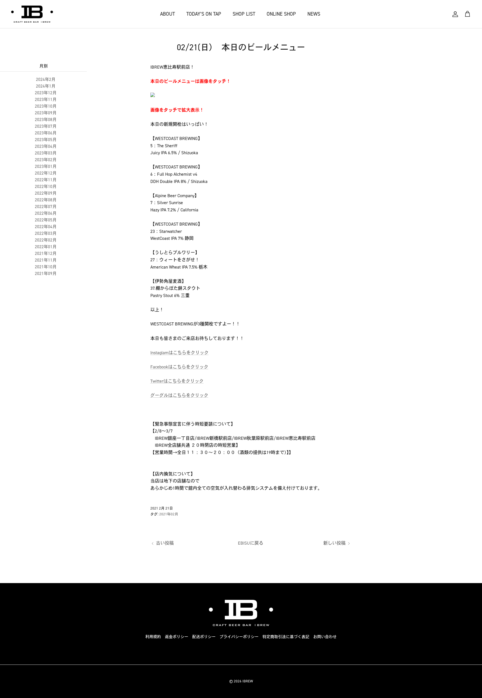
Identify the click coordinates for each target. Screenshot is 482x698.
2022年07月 (46, 206)
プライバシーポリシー (239, 636)
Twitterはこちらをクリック (177, 381)
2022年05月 (46, 220)
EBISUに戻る (250, 543)
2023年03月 (46, 153)
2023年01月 (46, 166)
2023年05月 (46, 140)
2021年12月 (46, 253)
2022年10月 (46, 186)
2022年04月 (46, 227)
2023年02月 (46, 160)
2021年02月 (168, 514)
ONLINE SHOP (281, 14)
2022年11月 (46, 180)
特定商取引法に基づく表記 (285, 636)
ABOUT (167, 14)
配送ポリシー (204, 636)
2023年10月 (46, 106)
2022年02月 (46, 240)
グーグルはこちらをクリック (179, 395)
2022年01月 (46, 247)
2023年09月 (46, 113)
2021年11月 (46, 260)
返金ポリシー (176, 636)
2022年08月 (46, 200)
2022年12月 (46, 173)
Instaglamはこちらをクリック (179, 353)
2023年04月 (46, 146)
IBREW (247, 681)
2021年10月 (46, 267)
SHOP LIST (244, 14)
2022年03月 (46, 233)
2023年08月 (46, 119)
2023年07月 (46, 126)
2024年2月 (46, 79)
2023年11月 (46, 99)
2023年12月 (46, 93)
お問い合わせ (325, 636)
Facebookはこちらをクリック (179, 367)
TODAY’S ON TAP (203, 14)
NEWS (313, 14)
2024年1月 (46, 86)
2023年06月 (46, 133)
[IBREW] (32, 14)
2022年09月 (46, 193)
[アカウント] (455, 14)
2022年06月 (46, 213)
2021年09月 (46, 273)
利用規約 (153, 636)
